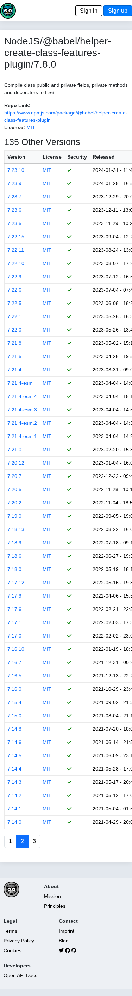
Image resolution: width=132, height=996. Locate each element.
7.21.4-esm (20, 383)
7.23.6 (14, 210)
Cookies (12, 950)
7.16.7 (14, 662)
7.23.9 (14, 183)
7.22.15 (15, 236)
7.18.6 (14, 556)
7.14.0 (14, 822)
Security (77, 157)
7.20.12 (15, 463)
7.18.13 (15, 529)
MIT (30, 127)
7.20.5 (14, 489)
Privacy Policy (19, 940)
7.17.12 (15, 582)
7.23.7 (14, 197)
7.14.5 (14, 755)
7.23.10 (15, 170)
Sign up (117, 11)
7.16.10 (15, 649)
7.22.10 (15, 263)
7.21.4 (14, 369)
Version (16, 157)
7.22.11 (15, 250)
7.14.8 (14, 729)
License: (14, 127)
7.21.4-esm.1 (22, 436)
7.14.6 (14, 742)
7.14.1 (14, 809)
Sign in (89, 11)
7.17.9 (14, 596)
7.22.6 (14, 290)
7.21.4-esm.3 (22, 409)
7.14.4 (14, 769)
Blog (64, 940)
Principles (54, 906)
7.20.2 (14, 503)
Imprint (66, 931)
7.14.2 (14, 795)
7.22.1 (14, 316)
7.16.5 (14, 675)
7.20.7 (14, 476)
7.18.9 (14, 542)
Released (104, 157)
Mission (52, 896)
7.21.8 (14, 343)
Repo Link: (17, 105)
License (52, 157)
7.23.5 (14, 223)
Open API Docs (20, 975)
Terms (10, 931)
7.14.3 (14, 782)
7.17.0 (14, 636)
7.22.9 (14, 276)
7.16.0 (14, 689)
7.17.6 (14, 609)
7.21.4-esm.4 (22, 396)
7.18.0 (14, 569)
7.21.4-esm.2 (22, 423)
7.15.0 (14, 715)
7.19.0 (14, 516)
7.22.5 (14, 303)
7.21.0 (14, 449)
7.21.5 (14, 356)
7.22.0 (14, 330)
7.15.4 (14, 702)
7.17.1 (14, 622)
